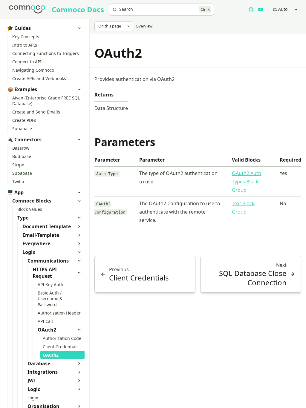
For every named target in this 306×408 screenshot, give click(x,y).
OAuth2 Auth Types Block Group (246, 181)
